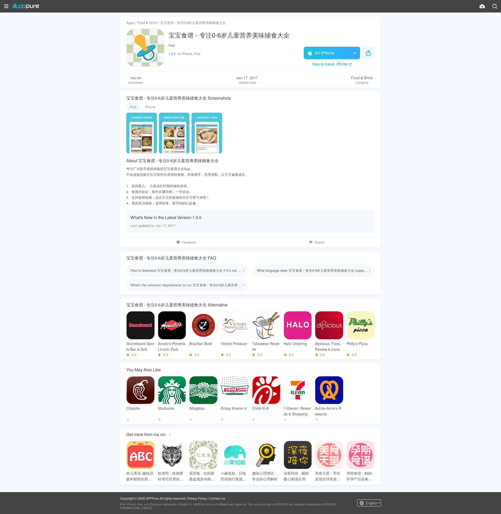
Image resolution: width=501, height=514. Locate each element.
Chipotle (133, 408)
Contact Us (217, 498)
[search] (494, 6)
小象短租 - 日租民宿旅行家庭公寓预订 (233, 476)
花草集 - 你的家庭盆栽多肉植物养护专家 (202, 476)
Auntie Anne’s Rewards (328, 411)
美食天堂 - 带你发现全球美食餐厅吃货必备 (328, 476)
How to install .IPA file (330, 63)
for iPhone (324, 53)
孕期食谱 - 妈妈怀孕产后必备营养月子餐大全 (359, 476)
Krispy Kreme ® (234, 408)
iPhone (150, 107)
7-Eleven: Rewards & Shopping (297, 411)
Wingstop (197, 408)
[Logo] (26, 6)
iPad (133, 107)
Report (319, 242)
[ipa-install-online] (482, 6)
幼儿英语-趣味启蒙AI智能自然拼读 (139, 476)
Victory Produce (234, 343)
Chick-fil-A (260, 408)
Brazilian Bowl (200, 343)
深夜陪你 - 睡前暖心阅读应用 (296, 475)
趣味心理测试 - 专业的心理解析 (265, 475)
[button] (6, 6)
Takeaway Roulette (265, 346)
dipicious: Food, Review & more (328, 346)
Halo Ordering (295, 343)
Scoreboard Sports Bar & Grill (140, 346)
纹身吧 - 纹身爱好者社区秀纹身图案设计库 (170, 476)
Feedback (189, 242)
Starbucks (166, 408)
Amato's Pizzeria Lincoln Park (171, 346)
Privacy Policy (197, 498)
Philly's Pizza (357, 343)
